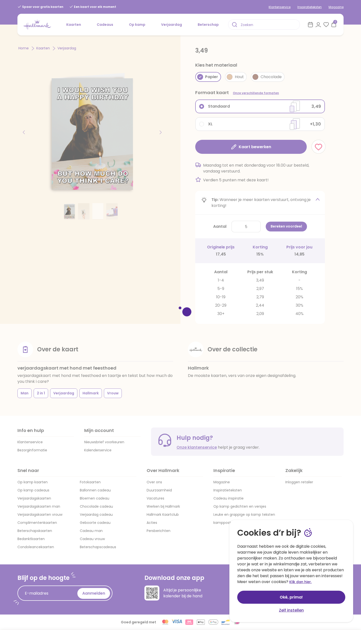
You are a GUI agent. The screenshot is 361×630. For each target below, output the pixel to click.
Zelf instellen (291, 610)
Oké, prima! (291, 597)
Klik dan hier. (300, 581)
